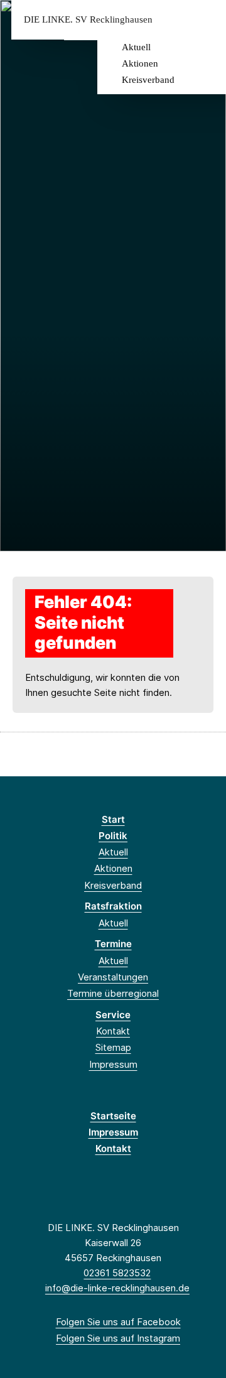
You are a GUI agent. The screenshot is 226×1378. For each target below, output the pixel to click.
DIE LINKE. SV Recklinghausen (88, 19)
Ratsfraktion (113, 906)
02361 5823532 (117, 1273)
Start (113, 819)
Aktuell (136, 47)
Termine (113, 944)
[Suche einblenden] (172, 20)
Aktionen (140, 63)
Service (113, 1015)
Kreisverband (148, 80)
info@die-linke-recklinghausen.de (117, 1288)
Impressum (113, 1064)
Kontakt (113, 1031)
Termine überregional (113, 993)
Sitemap (113, 1047)
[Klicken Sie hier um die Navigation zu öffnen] (207, 20)
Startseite (113, 1116)
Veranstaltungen (113, 977)
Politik (113, 836)
